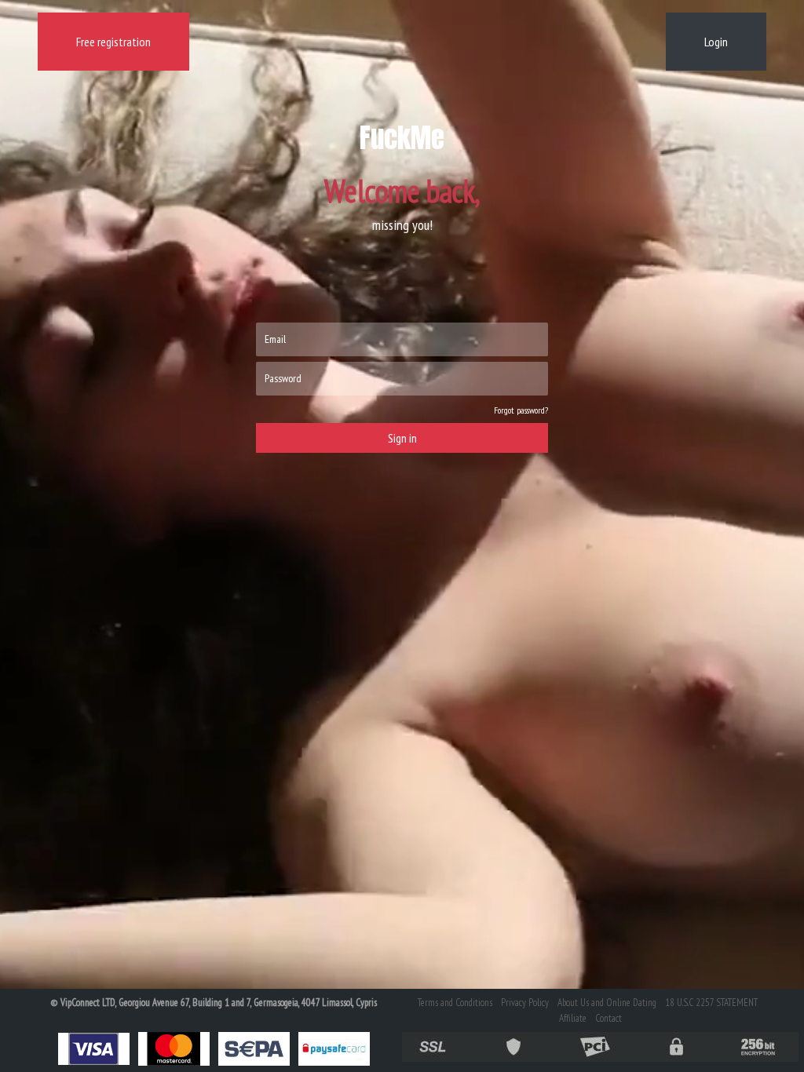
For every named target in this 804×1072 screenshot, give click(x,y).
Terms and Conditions (455, 1002)
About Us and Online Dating (606, 1002)
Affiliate (573, 1018)
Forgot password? (521, 410)
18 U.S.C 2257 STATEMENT (711, 1002)
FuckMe (402, 138)
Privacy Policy (525, 1002)
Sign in (402, 438)
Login (716, 41)
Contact (608, 1018)
